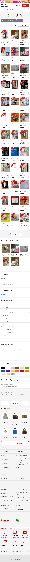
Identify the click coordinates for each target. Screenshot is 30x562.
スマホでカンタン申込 (5, 545)
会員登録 (25, 6)
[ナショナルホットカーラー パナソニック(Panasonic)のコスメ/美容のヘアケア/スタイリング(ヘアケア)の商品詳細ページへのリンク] (15, 51)
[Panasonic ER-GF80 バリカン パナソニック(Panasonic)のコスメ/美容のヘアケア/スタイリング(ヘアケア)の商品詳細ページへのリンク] (15, 134)
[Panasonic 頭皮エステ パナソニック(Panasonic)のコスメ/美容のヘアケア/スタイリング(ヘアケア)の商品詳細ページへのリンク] (24, 34)
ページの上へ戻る (15, 403)
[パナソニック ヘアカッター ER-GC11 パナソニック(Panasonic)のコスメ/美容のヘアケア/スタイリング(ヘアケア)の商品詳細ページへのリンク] (5, 184)
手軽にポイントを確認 (25, 545)
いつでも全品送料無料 (15, 536)
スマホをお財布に (15, 545)
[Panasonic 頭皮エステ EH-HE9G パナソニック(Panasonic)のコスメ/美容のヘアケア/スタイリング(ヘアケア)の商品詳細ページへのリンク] (24, 117)
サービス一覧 (4, 551)
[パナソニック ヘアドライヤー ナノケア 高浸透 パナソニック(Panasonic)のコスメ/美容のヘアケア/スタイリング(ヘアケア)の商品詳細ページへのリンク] (24, 200)
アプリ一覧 (18, 551)
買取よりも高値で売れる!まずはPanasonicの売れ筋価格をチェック (10, 385)
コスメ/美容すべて (7, 310)
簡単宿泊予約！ (25, 536)
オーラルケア (6, 318)
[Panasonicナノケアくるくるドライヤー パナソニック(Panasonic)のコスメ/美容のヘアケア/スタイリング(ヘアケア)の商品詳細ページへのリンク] (5, 200)
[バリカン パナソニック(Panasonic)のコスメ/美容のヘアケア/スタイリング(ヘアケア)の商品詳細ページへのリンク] (15, 101)
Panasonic (3, 294)
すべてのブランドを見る (15, 443)
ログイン (18, 6)
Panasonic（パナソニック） (7, 20)
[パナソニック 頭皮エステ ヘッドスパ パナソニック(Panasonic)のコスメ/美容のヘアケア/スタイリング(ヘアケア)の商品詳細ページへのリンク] (5, 167)
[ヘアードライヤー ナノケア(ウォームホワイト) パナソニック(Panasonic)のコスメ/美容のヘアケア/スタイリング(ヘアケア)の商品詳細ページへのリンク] (15, 167)
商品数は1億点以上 (4, 536)
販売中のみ (5, 25)
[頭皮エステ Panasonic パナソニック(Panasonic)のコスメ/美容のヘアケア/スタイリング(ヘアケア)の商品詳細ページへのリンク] (15, 217)
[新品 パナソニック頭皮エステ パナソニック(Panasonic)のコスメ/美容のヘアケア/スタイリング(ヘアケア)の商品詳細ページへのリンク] (15, 68)
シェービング (6, 315)
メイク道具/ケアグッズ (8, 312)
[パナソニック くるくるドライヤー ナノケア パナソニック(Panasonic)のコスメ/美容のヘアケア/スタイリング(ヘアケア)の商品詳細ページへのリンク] (5, 101)
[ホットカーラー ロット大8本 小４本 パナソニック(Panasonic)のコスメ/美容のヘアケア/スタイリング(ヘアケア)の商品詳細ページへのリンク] (15, 117)
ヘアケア (19, 20)
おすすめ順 (12, 25)
